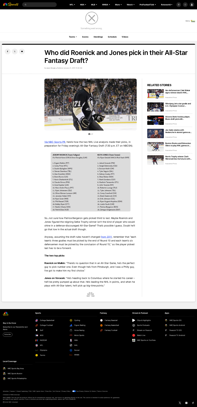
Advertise (6, 391)
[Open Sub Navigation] (75, 4)
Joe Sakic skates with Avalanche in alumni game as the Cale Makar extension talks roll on (178, 131)
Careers (12, 391)
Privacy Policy (66, 391)
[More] (178, 4)
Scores (85, 37)
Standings (98, 37)
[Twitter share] (15, 51)
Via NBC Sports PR (54, 141)
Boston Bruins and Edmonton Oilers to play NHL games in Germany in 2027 (178, 144)
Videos (125, 37)
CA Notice (92, 391)
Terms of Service (102, 391)
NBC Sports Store (38, 391)
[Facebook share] (8, 51)
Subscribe (7, 334)
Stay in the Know (9, 323)
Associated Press (171, 97)
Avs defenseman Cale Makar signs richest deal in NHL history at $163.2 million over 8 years (178, 91)
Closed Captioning (22, 391)
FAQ (30, 391)
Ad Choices (56, 391)
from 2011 (106, 236)
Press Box (48, 391)
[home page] (11, 4)
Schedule (112, 37)
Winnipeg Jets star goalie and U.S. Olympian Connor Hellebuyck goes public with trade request (178, 104)
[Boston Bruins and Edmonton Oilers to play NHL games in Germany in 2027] (155, 146)
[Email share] (22, 51)
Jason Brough (51, 68)
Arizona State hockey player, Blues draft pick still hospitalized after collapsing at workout (178, 118)
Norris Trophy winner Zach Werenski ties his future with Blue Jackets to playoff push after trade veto (177, 157)
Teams (72, 37)
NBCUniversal (15, 394)
